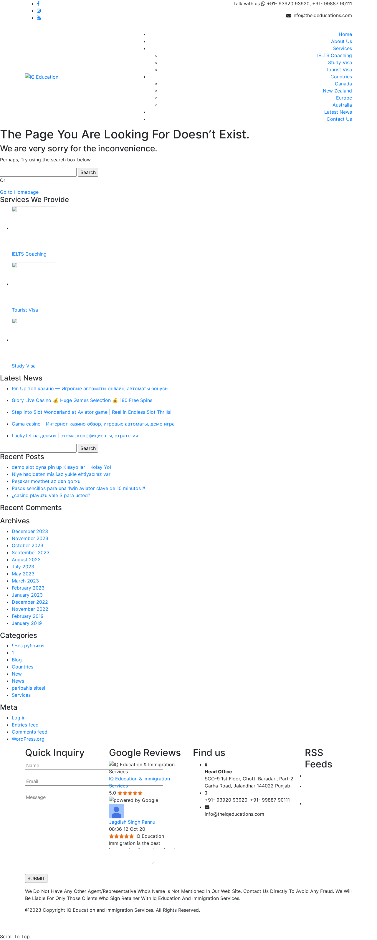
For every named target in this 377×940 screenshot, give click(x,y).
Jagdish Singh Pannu (132, 822)
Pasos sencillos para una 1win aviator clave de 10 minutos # (78, 488)
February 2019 (28, 616)
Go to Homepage (19, 192)
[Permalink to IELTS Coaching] (34, 228)
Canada (343, 84)
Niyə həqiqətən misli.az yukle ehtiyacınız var (61, 474)
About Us (341, 41)
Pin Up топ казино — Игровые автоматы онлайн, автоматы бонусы (90, 388)
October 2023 (27, 545)
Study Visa (340, 62)
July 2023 (23, 567)
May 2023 (23, 574)
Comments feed (29, 732)
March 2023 (25, 581)
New (17, 674)
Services (342, 48)
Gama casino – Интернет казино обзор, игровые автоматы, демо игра (93, 424)
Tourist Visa (339, 69)
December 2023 (30, 531)
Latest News (338, 112)
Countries (341, 77)
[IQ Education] (41, 76)
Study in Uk (318, 803)
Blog (17, 660)
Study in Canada (323, 776)
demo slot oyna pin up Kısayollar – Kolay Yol (61, 467)
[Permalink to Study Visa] (34, 340)
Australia (342, 105)
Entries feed (25, 725)
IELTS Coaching (334, 55)
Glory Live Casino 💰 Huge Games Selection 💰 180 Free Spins (82, 400)
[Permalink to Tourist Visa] (34, 284)
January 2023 (27, 595)
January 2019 (27, 623)
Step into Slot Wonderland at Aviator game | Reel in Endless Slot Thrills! (91, 412)
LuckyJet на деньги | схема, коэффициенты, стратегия (75, 435)
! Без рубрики (28, 645)
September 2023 (30, 552)
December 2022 (30, 602)
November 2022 (30, 609)
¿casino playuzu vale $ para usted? (51, 495)
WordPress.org (28, 739)
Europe (344, 98)
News (18, 681)
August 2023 (26, 559)
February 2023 (28, 588)
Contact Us (339, 119)
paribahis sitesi (28, 688)
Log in (19, 718)
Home (345, 34)
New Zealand (337, 91)
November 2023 (30, 538)
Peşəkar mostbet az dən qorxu (46, 481)
